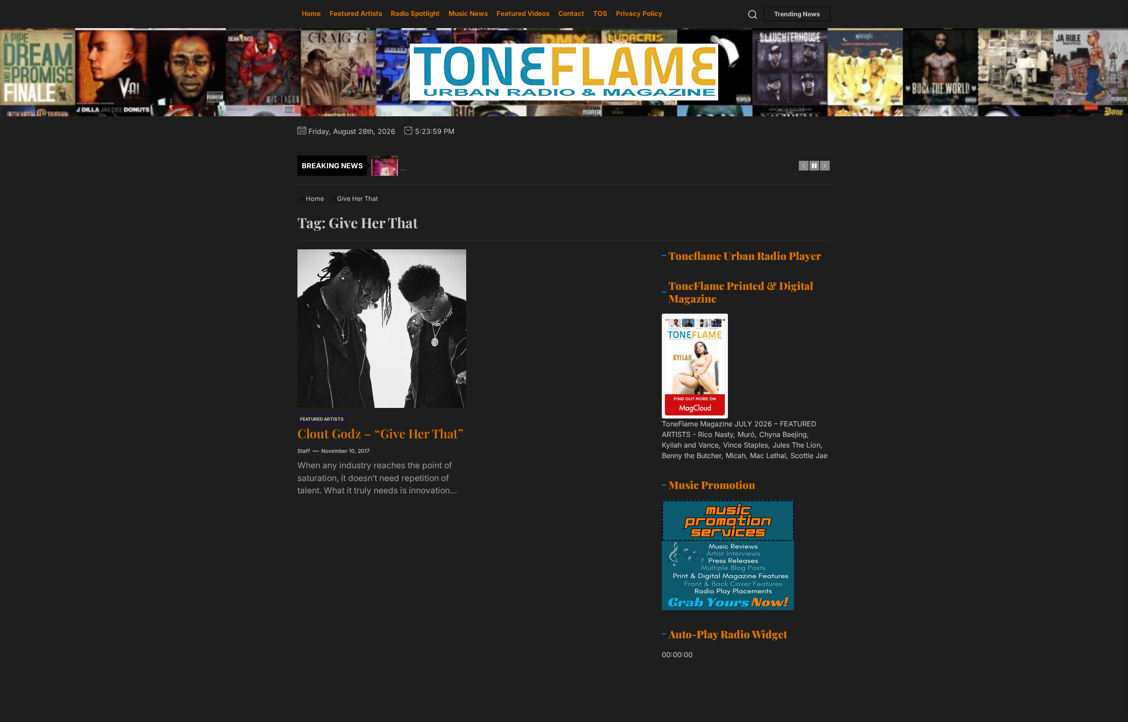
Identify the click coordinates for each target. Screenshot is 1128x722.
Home (311, 13)
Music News (468, 13)
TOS (600, 13)
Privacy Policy (639, 13)
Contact (571, 13)
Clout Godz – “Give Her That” (380, 433)
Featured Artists (356, 13)
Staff (303, 451)
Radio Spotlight (415, 13)
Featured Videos (523, 13)
